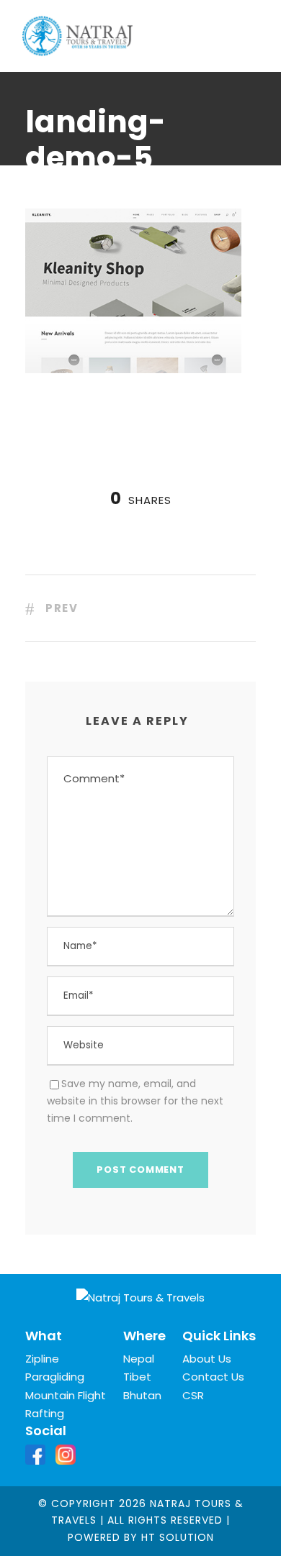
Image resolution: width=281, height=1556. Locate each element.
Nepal (138, 1358)
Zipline (42, 1358)
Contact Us (213, 1376)
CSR (193, 1395)
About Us (206, 1358)
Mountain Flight (65, 1395)
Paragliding (54, 1376)
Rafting (44, 1413)
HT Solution (177, 1537)
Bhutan (142, 1395)
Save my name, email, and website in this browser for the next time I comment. (135, 1100)
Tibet (137, 1376)
